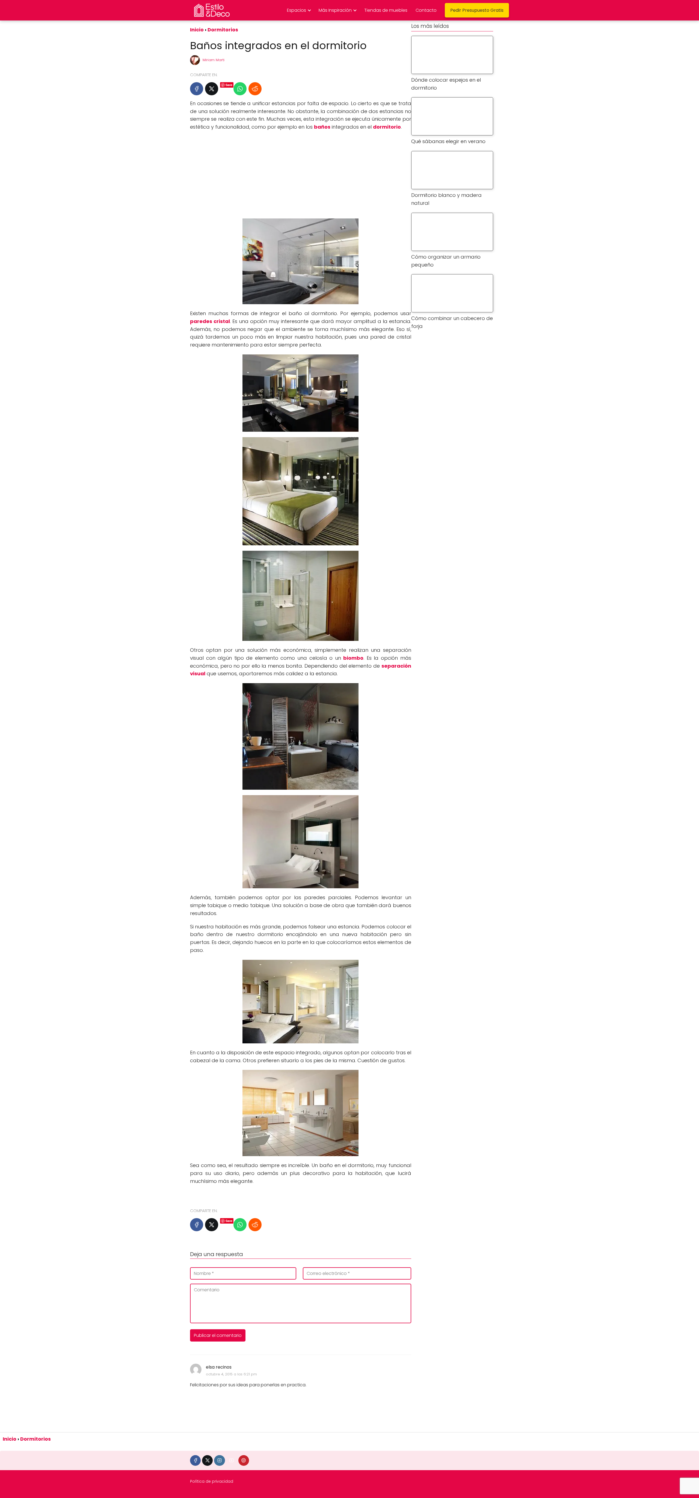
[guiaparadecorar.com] (190, 1194)
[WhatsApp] (240, 88)
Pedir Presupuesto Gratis (476, 10)
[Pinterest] (243, 1460)
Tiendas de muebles (385, 10)
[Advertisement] (300, 175)
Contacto (426, 10)
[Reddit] (255, 88)
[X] (211, 88)
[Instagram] (219, 1460)
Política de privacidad (211, 1481)
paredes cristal (210, 321)
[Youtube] (231, 1460)
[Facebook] (196, 88)
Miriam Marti (213, 60)
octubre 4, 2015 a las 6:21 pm (231, 1374)
